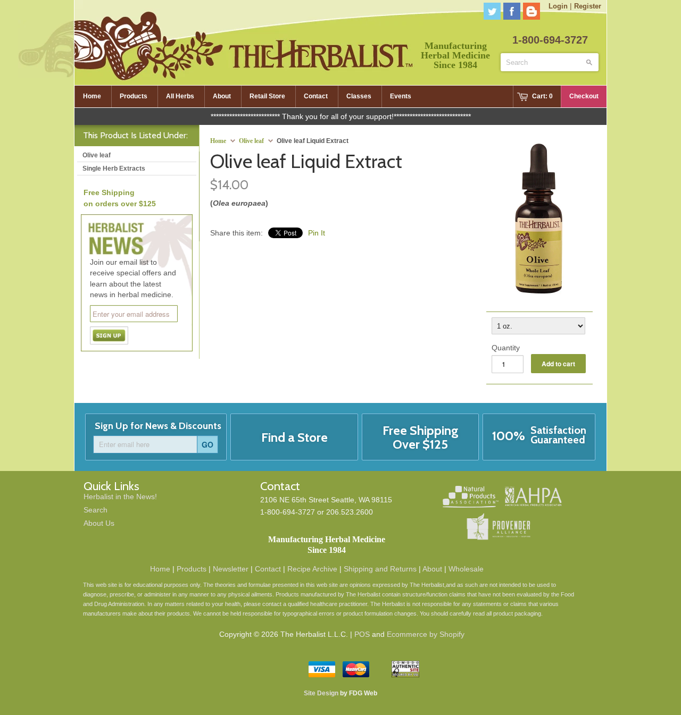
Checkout (584, 96)
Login (558, 6)
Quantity (506, 347)
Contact (268, 569)
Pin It (316, 233)
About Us (99, 523)
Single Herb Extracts (113, 168)
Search (95, 510)
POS (362, 634)
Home (160, 569)
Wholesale (466, 569)
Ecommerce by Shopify (425, 634)
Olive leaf (251, 141)
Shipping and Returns (380, 569)
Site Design (321, 693)
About (432, 569)
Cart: (542, 96)
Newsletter (230, 569)
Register (587, 6)
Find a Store (294, 437)
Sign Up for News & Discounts (158, 426)
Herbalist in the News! (120, 496)
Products (191, 569)
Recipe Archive (312, 569)
